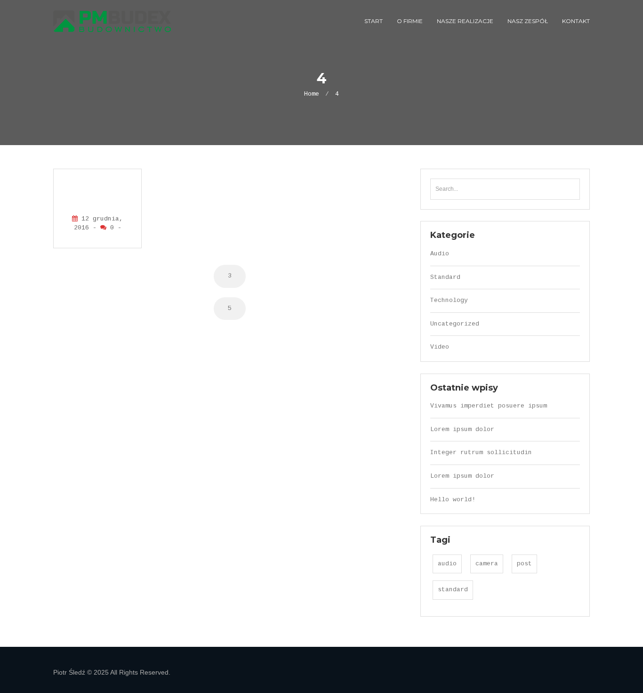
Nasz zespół (527, 20)
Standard (445, 277)
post (524, 563)
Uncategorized (454, 323)
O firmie (410, 20)
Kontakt (576, 20)
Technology (449, 300)
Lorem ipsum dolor (462, 429)
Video (439, 347)
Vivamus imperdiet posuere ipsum (488, 405)
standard (453, 589)
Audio (439, 253)
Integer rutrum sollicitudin (481, 452)
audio (447, 563)
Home (311, 94)
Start (373, 20)
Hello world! (452, 499)
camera (486, 563)
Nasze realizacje (465, 20)
